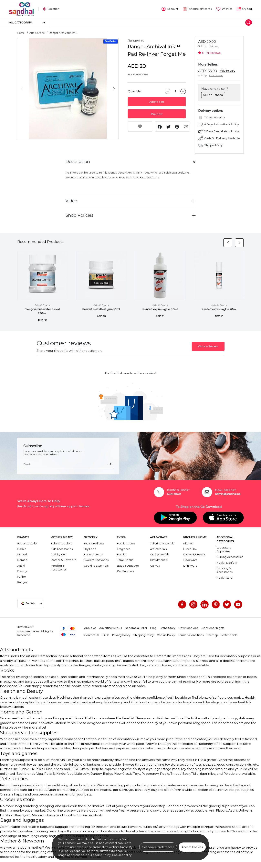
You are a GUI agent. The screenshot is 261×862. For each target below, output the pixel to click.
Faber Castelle (27, 543)
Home (21, 32)
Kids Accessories (62, 549)
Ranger (22, 582)
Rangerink (136, 40)
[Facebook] (182, 604)
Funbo (21, 576)
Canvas (155, 565)
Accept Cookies (192, 847)
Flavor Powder (93, 554)
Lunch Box (190, 549)
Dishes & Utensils (194, 554)
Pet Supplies (125, 571)
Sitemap (212, 635)
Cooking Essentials (96, 565)
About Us (90, 627)
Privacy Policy (121, 635)
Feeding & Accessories (58, 567)
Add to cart (156, 101)
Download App (188, 627)
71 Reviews (213, 52)
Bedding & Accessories (224, 570)
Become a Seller (136, 627)
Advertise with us (110, 627)
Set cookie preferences (158, 847)
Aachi (21, 565)
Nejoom (213, 46)
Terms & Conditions (190, 635)
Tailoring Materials (162, 543)
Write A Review (208, 346)
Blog (153, 627)
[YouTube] (238, 604)
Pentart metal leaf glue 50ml (101, 309)
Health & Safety (227, 562)
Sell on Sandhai (213, 94)
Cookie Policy (166, 635)
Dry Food (90, 549)
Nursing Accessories (230, 556)
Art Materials (158, 549)
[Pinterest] (216, 604)
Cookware (190, 560)
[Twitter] (227, 604)
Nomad (22, 560)
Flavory (22, 571)
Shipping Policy (143, 635)
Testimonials (229, 635)
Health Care (224, 577)
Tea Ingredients (94, 543)
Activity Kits (58, 554)
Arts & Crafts (36, 32)
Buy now (157, 114)
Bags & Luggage (128, 565)
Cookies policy (122, 855)
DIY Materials (158, 560)
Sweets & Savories (96, 560)
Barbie (21, 549)
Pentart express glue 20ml (219, 309)
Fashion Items (126, 543)
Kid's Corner (216, 75)
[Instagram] (193, 604)
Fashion (122, 554)
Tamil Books (125, 560)
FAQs (105, 635)
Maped (22, 554)
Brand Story (167, 627)
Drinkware (190, 565)
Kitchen (188, 543)
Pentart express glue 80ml (160, 309)
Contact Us (91, 635)
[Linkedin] (204, 604)
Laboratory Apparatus (224, 549)
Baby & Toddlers (61, 543)
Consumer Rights (213, 627)
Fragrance (123, 549)
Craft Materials (159, 554)
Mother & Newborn (63, 560)
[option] (67, 88)
